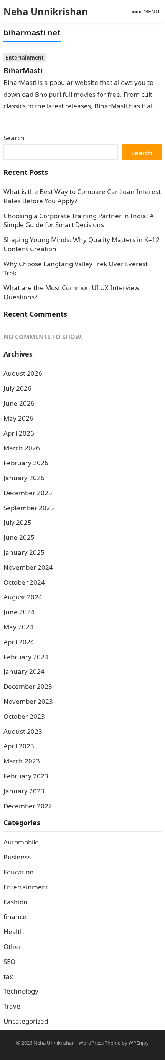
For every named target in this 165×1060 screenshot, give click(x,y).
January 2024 (24, 671)
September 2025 (28, 507)
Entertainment (25, 57)
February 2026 (25, 462)
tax (8, 976)
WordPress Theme (99, 1042)
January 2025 (24, 552)
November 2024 (28, 567)
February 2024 (25, 656)
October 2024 (24, 582)
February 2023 (25, 775)
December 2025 (27, 492)
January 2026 (24, 477)
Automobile (21, 842)
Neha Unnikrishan (45, 11)
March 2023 (21, 760)
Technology (20, 991)
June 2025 (19, 537)
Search (14, 137)
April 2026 (18, 433)
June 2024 (19, 611)
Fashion (15, 901)
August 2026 (22, 373)
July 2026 (17, 388)
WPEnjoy (139, 1042)
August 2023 (22, 731)
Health (13, 931)
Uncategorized (25, 1021)
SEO (9, 961)
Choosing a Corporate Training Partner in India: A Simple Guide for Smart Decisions (78, 220)
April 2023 (18, 746)
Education (18, 872)
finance (14, 916)
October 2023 (24, 716)
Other (12, 946)
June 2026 (19, 403)
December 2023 (27, 686)
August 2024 (22, 596)
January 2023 (24, 790)
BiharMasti (23, 70)
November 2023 (28, 701)
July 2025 (17, 522)
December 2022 (27, 805)
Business (17, 857)
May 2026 (18, 418)
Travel (12, 1006)
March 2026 (21, 447)
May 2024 (18, 626)
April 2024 (18, 641)
